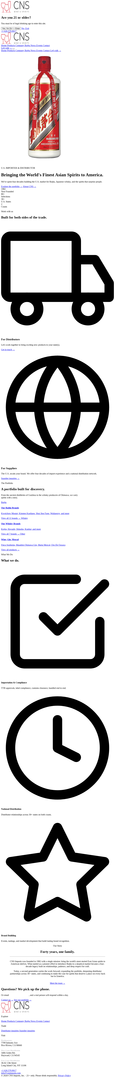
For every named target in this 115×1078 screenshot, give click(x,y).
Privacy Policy (64, 1075)
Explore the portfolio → (11, 186)
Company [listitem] (20, 45)
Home (4, 1021)
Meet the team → (57, 983)
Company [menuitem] (20, 50)
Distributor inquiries (10, 1031)
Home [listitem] (4, 45)
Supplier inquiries (27, 1031)
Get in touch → (8, 349)
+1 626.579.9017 (8, 31)
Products (11, 1021)
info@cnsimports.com (19, 995)
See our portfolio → (23, 1000)
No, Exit (25, 28)
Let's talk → (6, 48)
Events (39, 1021)
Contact (46, 1021)
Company (20, 1021)
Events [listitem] (39, 45)
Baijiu (28, 1021)
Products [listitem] (11, 45)
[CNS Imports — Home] (15, 43)
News (33, 1021)
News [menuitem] (33, 50)
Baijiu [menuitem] (28, 50)
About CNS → (29, 186)
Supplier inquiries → (10, 478)
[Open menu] (13, 48)
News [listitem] (33, 45)
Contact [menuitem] (46, 50)
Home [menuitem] (4, 50)
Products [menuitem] (11, 50)
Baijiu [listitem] (28, 45)
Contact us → (7, 1000)
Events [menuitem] (39, 50)
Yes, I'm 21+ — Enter (11, 28)
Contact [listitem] (46, 45)
